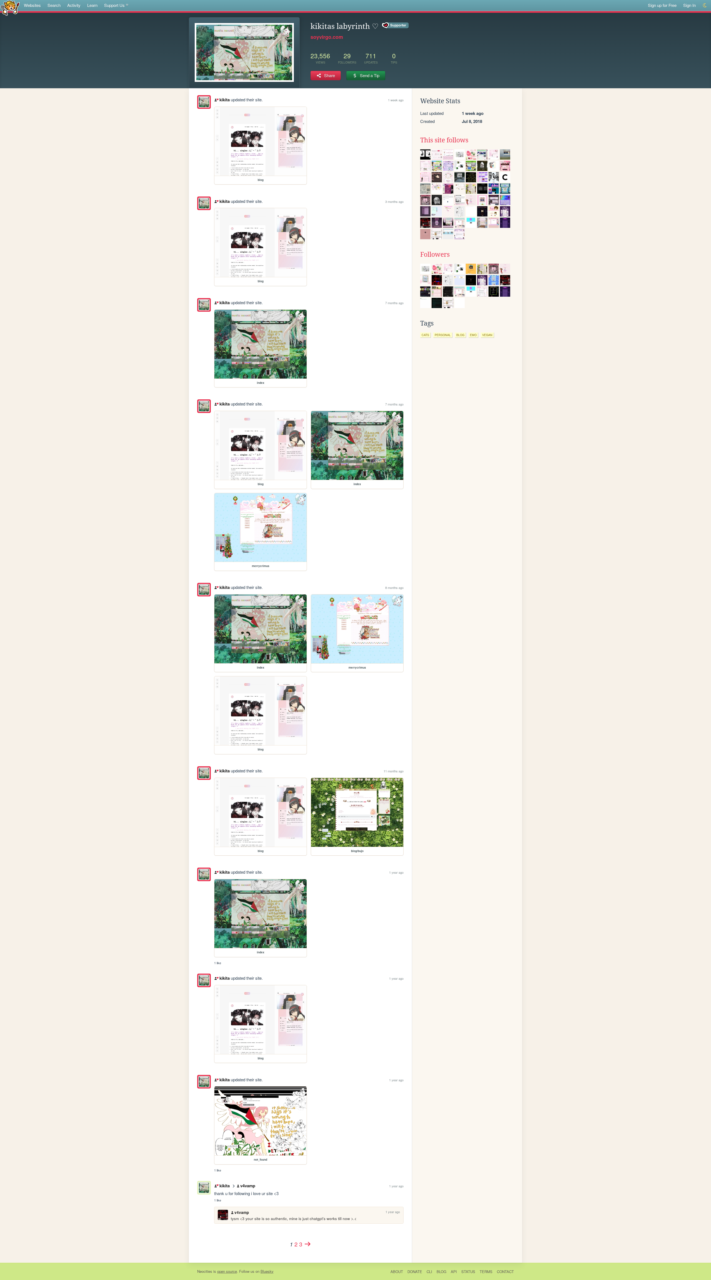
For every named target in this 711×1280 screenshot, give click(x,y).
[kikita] (204, 102)
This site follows (444, 140)
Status (468, 1271)
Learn (92, 5)
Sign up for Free (662, 5)
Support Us (114, 5)
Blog (441, 1271)
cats (425, 335)
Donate (414, 1271)
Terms (486, 1271)
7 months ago (394, 303)
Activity (74, 5)
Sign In (689, 5)
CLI (429, 1271)
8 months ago (394, 587)
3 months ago (394, 201)
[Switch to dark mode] (705, 5)
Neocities (204, 1271)
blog (460, 335)
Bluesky (267, 1271)
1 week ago (396, 100)
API (454, 1271)
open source (227, 1271)
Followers (435, 254)
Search (54, 5)
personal (443, 335)
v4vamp (247, 1186)
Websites (32, 5)
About (396, 1271)
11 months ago (394, 771)
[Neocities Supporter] (395, 25)
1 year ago (396, 872)
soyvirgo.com (327, 37)
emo (473, 335)
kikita (224, 100)
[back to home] (10, 8)
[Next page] (307, 1244)
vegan (487, 335)
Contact (505, 1271)
